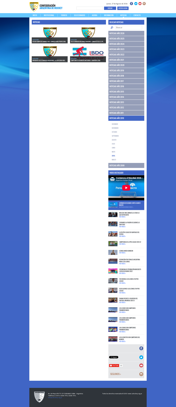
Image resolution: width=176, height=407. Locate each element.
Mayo (113, 152)
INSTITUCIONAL (49, 15)
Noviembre (115, 128)
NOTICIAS (123, 15)
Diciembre (115, 124)
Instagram (144, 3)
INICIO (35, 15)
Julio (113, 144)
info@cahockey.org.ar (55, 397)
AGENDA (94, 15)
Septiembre (115, 136)
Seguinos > (115, 374)
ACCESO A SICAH (123, 8)
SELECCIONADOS (79, 15)
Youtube (140, 3)
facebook (131, 3)
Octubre (114, 132)
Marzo (114, 160)
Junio (113, 148)
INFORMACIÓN (109, 15)
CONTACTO (137, 15)
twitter (135, 3)
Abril (113, 156)
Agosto (114, 140)
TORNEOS (64, 15)
